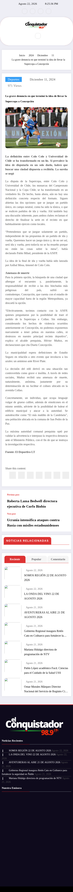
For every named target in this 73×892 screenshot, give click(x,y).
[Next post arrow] (65, 522)
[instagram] (40, 11)
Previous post (13, 494)
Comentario (58, 559)
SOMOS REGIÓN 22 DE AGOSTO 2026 (45, 577)
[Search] (38, 36)
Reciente (15, 559)
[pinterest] (48, 475)
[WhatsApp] (57, 475)
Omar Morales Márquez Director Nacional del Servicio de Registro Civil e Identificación (46, 689)
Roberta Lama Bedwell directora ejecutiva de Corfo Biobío (32, 503)
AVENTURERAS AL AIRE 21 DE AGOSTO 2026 (44, 615)
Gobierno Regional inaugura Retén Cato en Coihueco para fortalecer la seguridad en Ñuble (44, 633)
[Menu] (27, 36)
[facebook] (12, 475)
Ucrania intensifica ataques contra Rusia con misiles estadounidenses (33, 522)
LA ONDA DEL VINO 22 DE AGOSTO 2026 (41, 596)
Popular (36, 559)
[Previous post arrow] (65, 501)
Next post (11, 514)
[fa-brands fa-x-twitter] (32, 11)
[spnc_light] (45, 36)
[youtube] (48, 11)
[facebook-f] (24, 11)
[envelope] (39, 475)
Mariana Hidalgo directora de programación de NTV (40, 652)
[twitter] (21, 475)
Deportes (13, 79)
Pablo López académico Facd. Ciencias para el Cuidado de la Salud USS (46, 670)
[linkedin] (30, 475)
